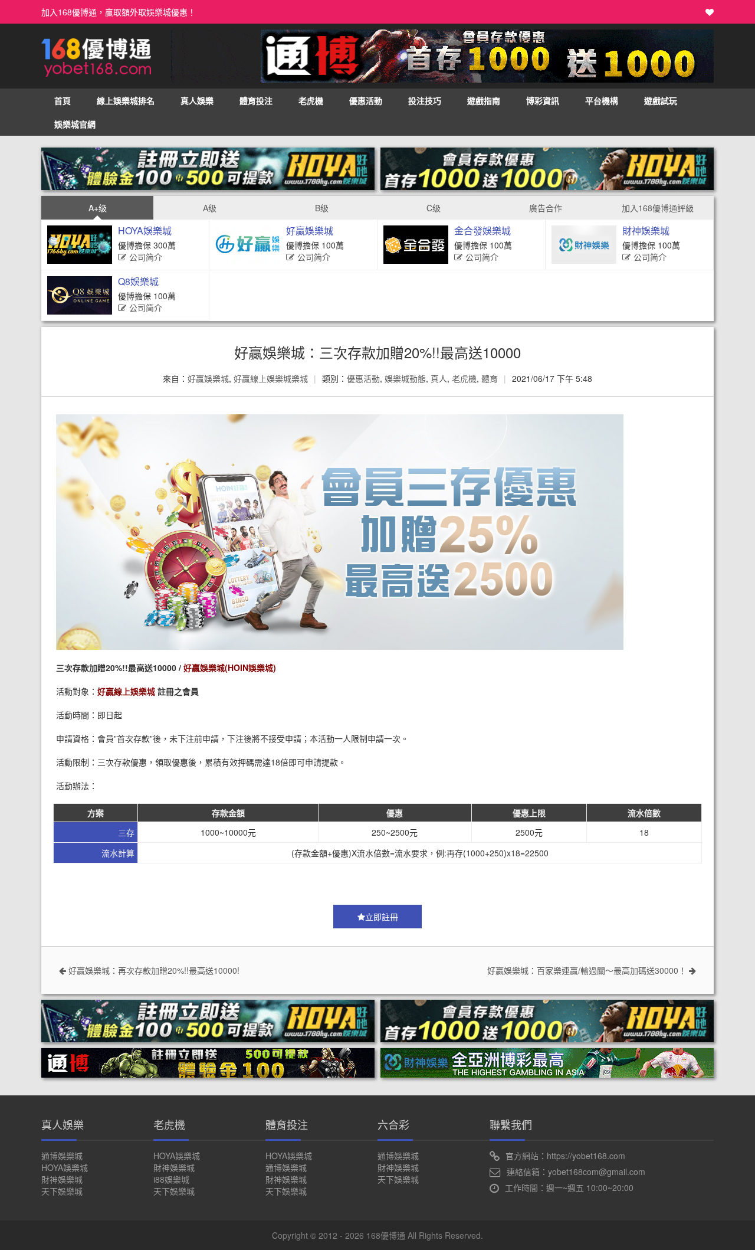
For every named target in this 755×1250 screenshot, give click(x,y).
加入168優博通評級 (658, 208)
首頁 (62, 100)
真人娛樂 (197, 100)
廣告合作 (545, 208)
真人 (439, 378)
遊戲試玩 (660, 100)
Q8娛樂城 (138, 281)
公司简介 (145, 257)
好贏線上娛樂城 (126, 691)
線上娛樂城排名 (126, 100)
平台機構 (601, 100)
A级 (209, 208)
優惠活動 (365, 100)
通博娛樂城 (62, 1155)
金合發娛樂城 (482, 230)
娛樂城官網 (75, 124)
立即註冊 (381, 916)
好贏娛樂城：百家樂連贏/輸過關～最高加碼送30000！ (588, 970)
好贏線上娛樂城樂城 (271, 378)
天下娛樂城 (62, 1191)
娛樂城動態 (405, 378)
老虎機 (310, 100)
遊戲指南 (483, 100)
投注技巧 (424, 100)
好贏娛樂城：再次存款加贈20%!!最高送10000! (152, 970)
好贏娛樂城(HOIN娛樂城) (229, 667)
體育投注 (256, 100)
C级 (433, 208)
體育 (489, 378)
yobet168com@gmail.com (596, 1171)
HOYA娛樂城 (145, 230)
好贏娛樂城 (309, 230)
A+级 (97, 208)
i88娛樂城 (171, 1179)
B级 (322, 208)
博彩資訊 (542, 100)
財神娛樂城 (645, 230)
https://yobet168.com (586, 1155)
